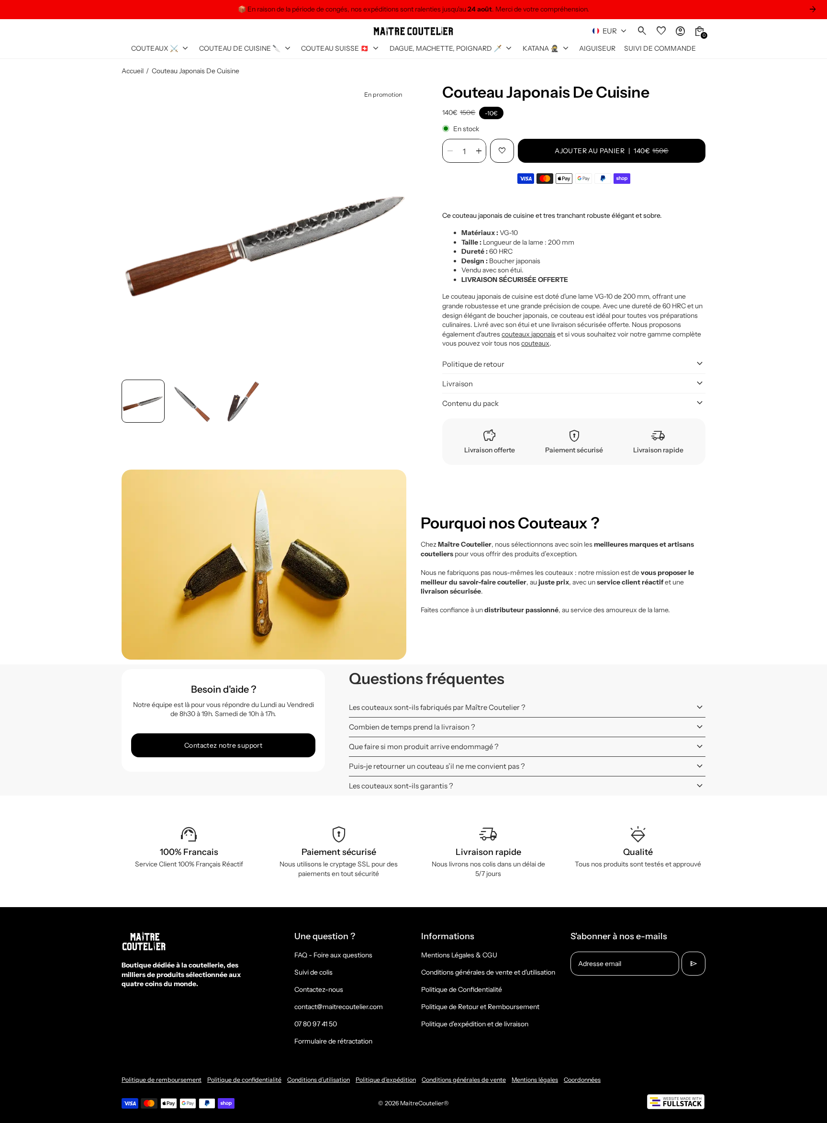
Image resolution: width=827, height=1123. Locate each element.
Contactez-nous (318, 989)
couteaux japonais (529, 334)
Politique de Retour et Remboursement (480, 1006)
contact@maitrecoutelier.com (338, 1006)
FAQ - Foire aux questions (333, 955)
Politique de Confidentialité (461, 989)
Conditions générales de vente (464, 1079)
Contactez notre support (223, 745)
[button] (143, 401)
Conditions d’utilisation (318, 1079)
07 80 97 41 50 (315, 1024)
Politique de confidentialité (244, 1079)
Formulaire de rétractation (333, 1041)
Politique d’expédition (386, 1079)
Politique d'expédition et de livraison (474, 1024)
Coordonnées (582, 1079)
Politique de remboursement (161, 1079)
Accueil (133, 71)
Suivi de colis (313, 972)
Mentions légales (535, 1079)
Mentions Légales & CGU (459, 955)
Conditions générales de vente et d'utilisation (488, 972)
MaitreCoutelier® (424, 1103)
